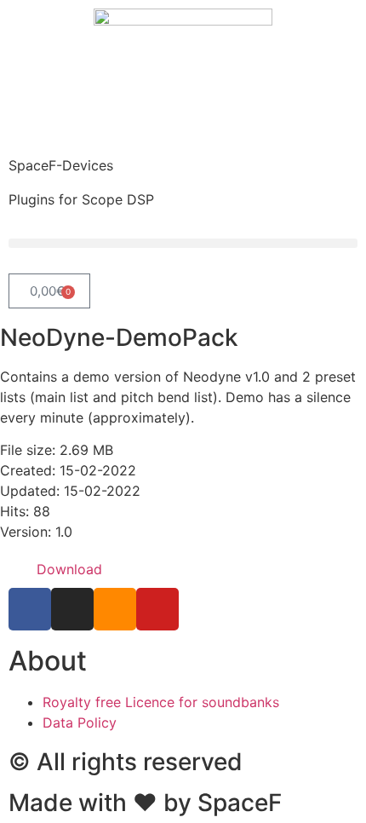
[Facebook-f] (30, 609)
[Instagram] (72, 609)
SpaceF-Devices (61, 165)
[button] (183, 243)
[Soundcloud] (115, 609)
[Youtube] (157, 609)
